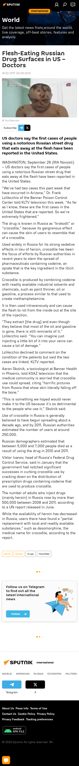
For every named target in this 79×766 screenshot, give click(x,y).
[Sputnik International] (12, 6)
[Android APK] (14, 730)
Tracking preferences (39, 719)
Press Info (22, 708)
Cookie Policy (26, 714)
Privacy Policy (45, 714)
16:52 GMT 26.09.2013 (16, 73)
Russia (18, 553)
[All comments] (6, 760)
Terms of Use (38, 708)
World (7, 553)
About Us (8, 708)
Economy (54, 673)
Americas (23, 673)
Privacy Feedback (13, 719)
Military (71, 673)
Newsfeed (44, 553)
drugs (30, 553)
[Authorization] (57, 4)
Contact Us (9, 714)
